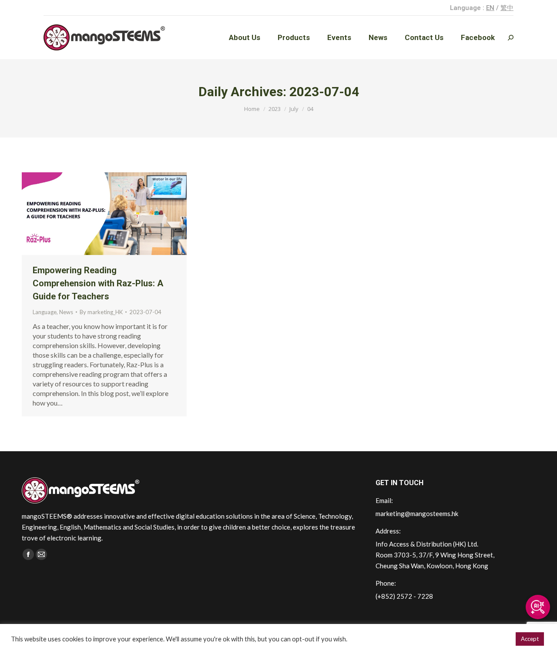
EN (490, 8)
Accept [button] (530, 638)
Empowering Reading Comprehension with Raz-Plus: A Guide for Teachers (98, 283)
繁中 (506, 8)
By (101, 312)
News (66, 312)
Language (45, 312)
